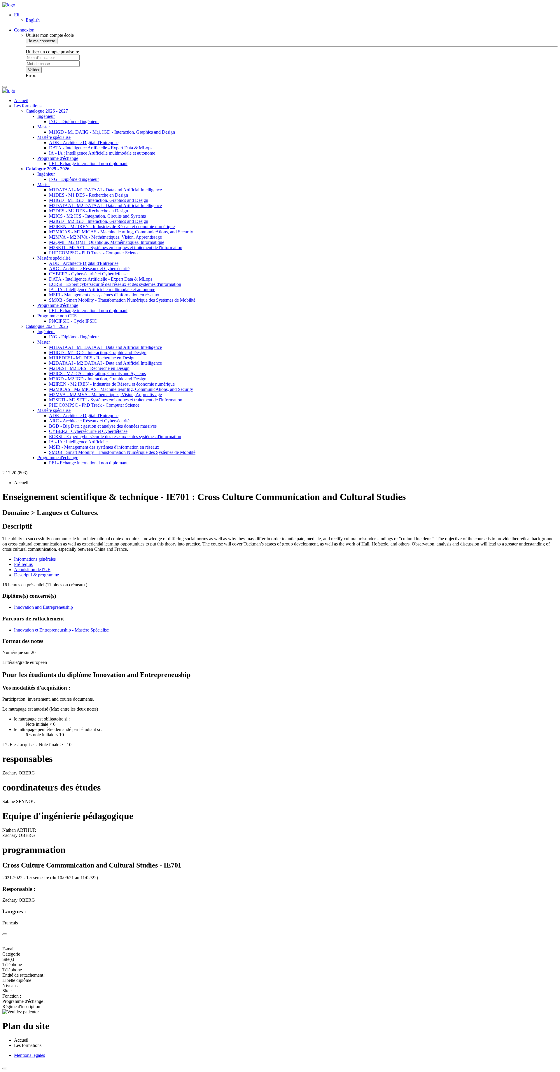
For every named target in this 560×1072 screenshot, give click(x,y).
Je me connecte (41, 41)
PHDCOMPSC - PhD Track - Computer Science (94, 252)
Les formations (27, 105)
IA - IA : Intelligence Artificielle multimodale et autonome (102, 153)
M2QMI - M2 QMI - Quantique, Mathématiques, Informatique (106, 242)
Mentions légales (29, 1055)
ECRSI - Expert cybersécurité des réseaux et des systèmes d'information (115, 284)
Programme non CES (57, 315)
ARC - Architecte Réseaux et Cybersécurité (89, 268)
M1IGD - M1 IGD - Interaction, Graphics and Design (98, 200)
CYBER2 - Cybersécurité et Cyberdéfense (88, 273)
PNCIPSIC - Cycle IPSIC (73, 321)
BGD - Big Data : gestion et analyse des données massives (103, 426)
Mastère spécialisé (54, 137)
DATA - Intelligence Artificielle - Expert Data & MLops (100, 147)
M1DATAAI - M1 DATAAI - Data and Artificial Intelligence (105, 189)
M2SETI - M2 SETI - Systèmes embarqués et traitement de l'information (115, 247)
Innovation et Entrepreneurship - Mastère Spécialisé (61, 629)
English (33, 20)
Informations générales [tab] (35, 559)
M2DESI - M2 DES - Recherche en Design (89, 368)
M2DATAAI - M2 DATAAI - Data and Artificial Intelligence (105, 205)
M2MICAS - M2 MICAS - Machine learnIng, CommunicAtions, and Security (121, 231)
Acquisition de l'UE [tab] (32, 569)
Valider (33, 70)
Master (43, 126)
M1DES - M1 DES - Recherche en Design (88, 195)
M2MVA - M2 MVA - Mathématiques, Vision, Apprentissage (105, 237)
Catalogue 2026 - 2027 (47, 111)
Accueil (21, 100)
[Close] (4, 934)
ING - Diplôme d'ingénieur (74, 121)
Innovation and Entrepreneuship (43, 607)
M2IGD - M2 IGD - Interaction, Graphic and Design (97, 378)
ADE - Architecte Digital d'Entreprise (83, 142)
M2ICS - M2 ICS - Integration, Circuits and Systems (97, 216)
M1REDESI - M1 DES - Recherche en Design (92, 357)
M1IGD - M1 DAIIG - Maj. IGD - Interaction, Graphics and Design (112, 132)
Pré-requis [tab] (23, 564)
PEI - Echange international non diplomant (88, 163)
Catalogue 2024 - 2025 (47, 326)
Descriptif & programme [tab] (36, 574)
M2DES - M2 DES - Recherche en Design (88, 210)
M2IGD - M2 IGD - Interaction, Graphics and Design (98, 221)
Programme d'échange (57, 158)
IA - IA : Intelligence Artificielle (78, 441)
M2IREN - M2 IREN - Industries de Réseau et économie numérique (112, 226)
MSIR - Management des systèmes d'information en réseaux (104, 294)
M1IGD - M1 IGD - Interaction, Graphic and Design (97, 352)
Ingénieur (46, 116)
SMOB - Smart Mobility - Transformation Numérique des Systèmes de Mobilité (122, 300)
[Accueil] (8, 4)
